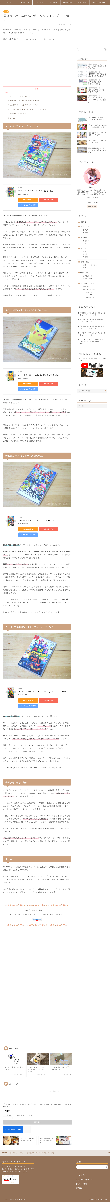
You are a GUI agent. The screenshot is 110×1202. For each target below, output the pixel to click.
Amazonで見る (28, 199)
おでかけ (53, 3)
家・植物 (40, 3)
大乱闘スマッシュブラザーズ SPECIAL (24, 105)
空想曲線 (79, 1188)
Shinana (89, 315)
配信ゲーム (89, 292)
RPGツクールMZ (89, 289)
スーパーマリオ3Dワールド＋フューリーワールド (28, 109)
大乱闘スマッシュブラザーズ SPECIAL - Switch (38, 520)
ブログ (6, 11)
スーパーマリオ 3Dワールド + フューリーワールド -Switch (42, 692)
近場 (84, 251)
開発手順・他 (90, 297)
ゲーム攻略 (89, 295)
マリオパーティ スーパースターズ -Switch (35, 191)
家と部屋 (86, 241)
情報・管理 (82, 3)
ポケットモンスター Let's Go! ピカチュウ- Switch (38, 375)
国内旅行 (86, 254)
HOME (10, 3)
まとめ (12, 118)
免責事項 (23, 1199)
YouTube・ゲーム (98, 3)
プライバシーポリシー (11, 1199)
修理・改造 (67, 3)
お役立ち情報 (88, 278)
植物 (84, 243)
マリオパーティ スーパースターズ (22, 96)
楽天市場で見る (48, 199)
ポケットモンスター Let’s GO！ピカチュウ (25, 100)
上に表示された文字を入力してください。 (19, 1115)
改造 (84, 268)
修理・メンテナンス (90, 265)
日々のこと (25, 3)
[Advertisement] (37, 67)
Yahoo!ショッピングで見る (28, 205)
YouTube (86, 287)
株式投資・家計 (88, 276)
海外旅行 (86, 257)
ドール (85, 232)
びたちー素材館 (81, 1184)
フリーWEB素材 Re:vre (84, 1180)
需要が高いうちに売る (18, 114)
